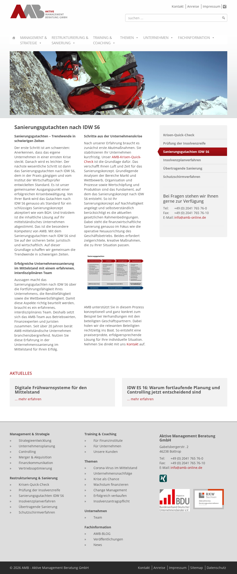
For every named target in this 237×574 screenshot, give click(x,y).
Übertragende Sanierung (182, 168)
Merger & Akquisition (35, 457)
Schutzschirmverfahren (181, 176)
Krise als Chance (106, 479)
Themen (127, 37)
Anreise (193, 6)
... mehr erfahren (28, 399)
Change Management (111, 490)
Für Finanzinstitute (108, 440)
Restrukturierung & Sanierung (70, 39)
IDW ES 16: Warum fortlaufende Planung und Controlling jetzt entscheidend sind (173, 390)
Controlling (27, 451)
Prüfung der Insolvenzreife (184, 143)
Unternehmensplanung (37, 446)
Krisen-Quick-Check (178, 135)
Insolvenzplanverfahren (182, 160)
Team (98, 517)
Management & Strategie (33, 39)
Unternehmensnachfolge (113, 473)
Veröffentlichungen (108, 539)
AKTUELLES (21, 373)
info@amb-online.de (190, 217)
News (98, 544)
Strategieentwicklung (35, 440)
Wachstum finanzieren (111, 484)
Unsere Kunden (106, 451)
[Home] (14, 39)
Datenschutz (216, 567)
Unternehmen (155, 37)
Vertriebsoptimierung (35, 468)
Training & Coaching (102, 39)
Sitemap (196, 567)
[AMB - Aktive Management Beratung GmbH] (39, 11)
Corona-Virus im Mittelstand (115, 468)
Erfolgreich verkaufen (110, 495)
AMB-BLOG (102, 533)
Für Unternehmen (107, 446)
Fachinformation (194, 37)
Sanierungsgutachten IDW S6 (186, 151)
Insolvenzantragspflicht (112, 501)
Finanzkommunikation (36, 462)
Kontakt (178, 6)
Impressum (211, 6)
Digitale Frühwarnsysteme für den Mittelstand (51, 390)
